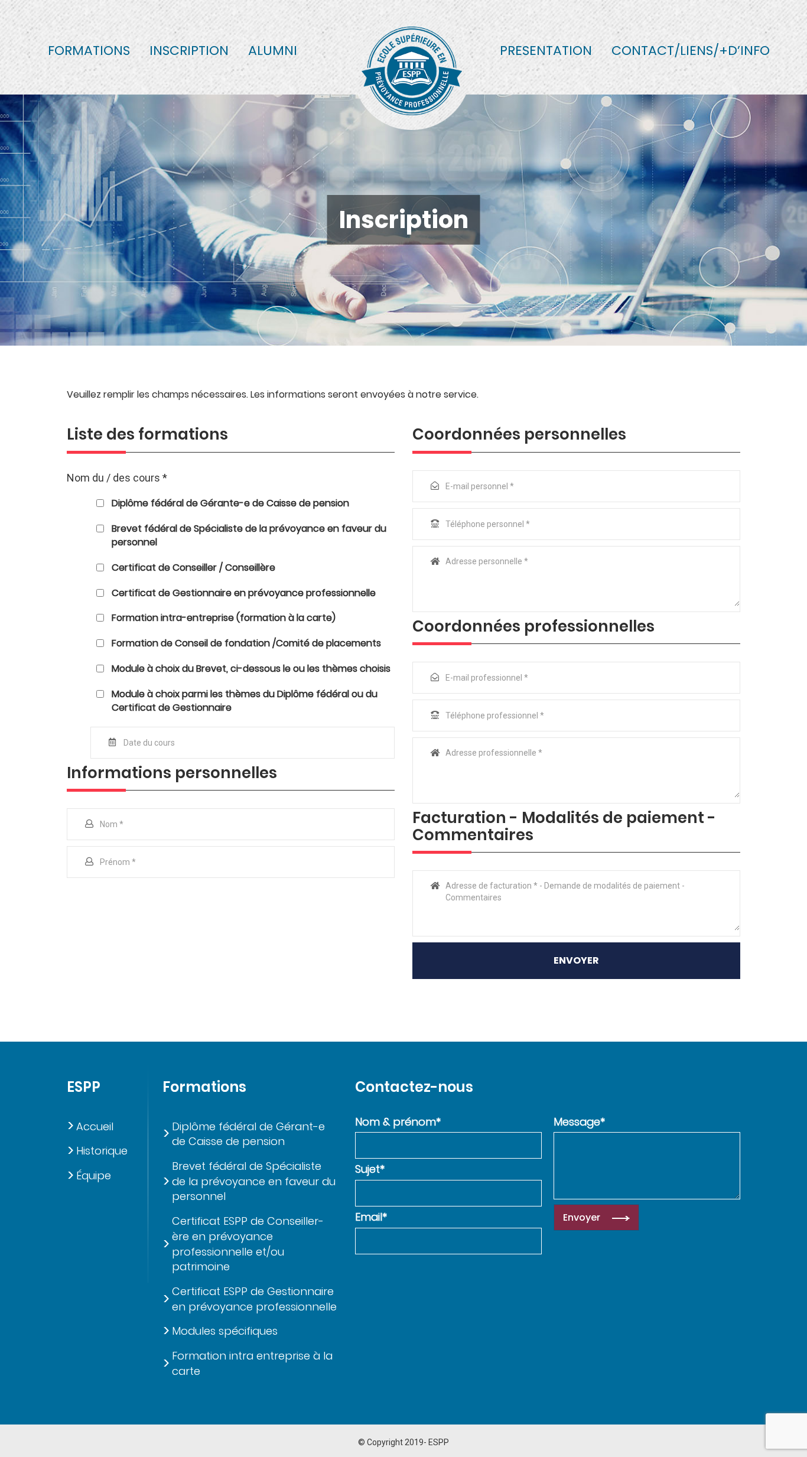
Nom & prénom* (398, 1121)
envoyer (576, 960)
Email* (371, 1216)
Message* (579, 1121)
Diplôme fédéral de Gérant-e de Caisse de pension (248, 1134)
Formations (89, 50)
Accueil (94, 1126)
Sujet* (370, 1169)
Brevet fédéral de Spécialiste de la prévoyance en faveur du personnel (254, 1181)
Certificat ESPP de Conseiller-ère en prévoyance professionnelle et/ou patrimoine (248, 1244)
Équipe (93, 1175)
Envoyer (581, 1217)
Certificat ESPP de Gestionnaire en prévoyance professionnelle (254, 1299)
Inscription (189, 50)
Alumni (272, 50)
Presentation (546, 50)
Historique (102, 1150)
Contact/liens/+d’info (690, 50)
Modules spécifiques (225, 1330)
